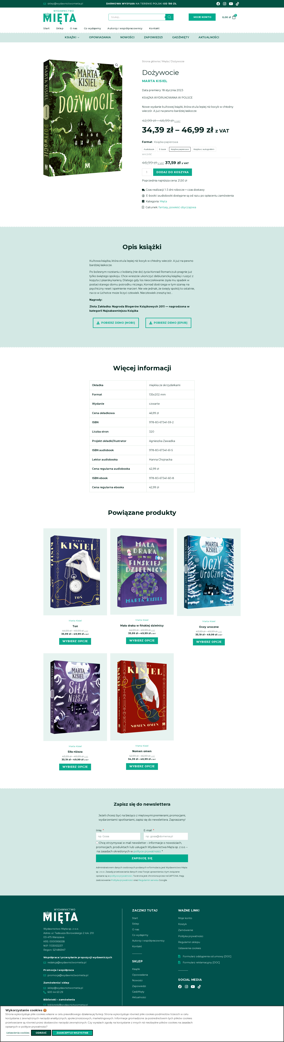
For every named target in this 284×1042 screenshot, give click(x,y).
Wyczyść (147, 154)
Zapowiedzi (139, 986)
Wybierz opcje (75, 641)
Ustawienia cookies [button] (17, 1032)
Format (160, 142)
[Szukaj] (169, 17)
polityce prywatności (147, 851)
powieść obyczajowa (182, 207)
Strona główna (151, 61)
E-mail (148, 830)
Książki (136, 969)
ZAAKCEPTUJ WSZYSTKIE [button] (72, 1032)
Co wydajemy (92, 28)
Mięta (165, 61)
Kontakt (154, 28)
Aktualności (139, 997)
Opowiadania (140, 974)
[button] (117, 65)
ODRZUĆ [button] (41, 1032)
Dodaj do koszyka (172, 172)
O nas (73, 28)
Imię (99, 830)
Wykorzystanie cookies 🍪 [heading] (26, 1010)
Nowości (137, 980)
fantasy (163, 207)
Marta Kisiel (154, 81)
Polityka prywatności (122, 880)
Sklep (60, 28)
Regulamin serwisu (148, 880)
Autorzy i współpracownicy (124, 28)
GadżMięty (138, 991)
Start (46, 28)
